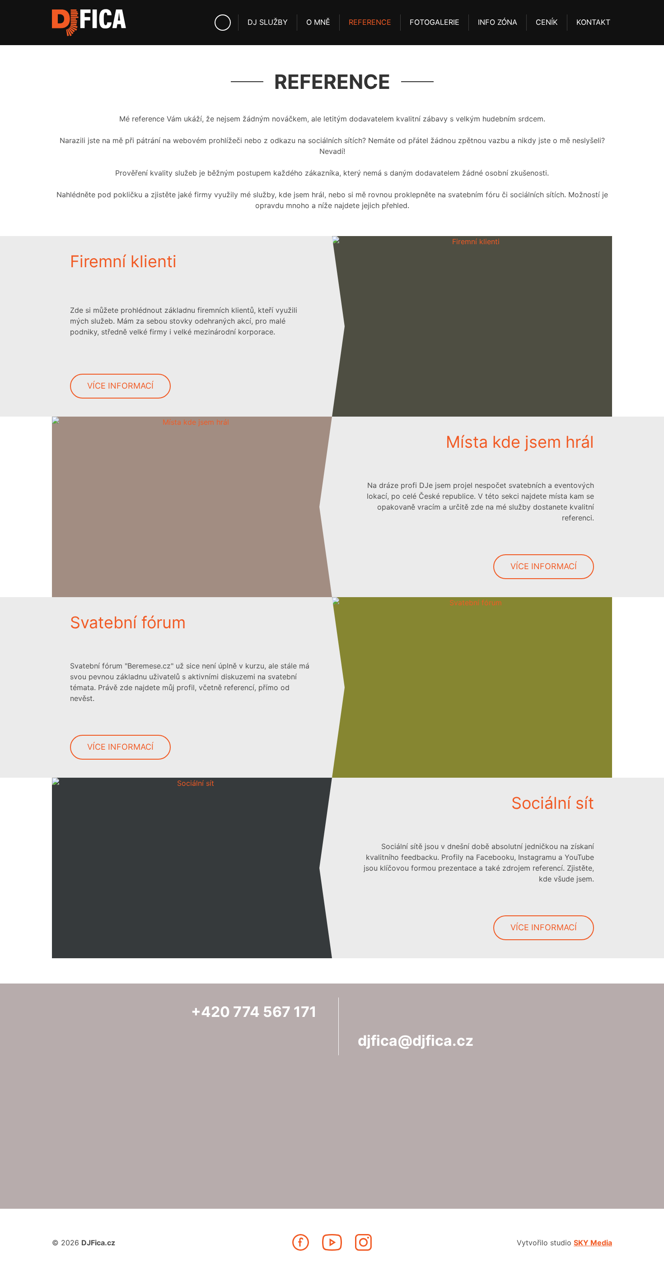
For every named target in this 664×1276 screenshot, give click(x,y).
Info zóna (497, 22)
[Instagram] (363, 1242)
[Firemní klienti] (472, 326)
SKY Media (593, 1242)
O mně (318, 22)
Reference (370, 22)
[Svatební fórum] (472, 687)
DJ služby (268, 22)
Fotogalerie (434, 22)
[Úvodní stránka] (223, 22)
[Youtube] (332, 1242)
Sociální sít (552, 803)
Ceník (547, 22)
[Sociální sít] (192, 868)
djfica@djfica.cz (415, 1040)
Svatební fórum (128, 622)
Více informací (120, 385)
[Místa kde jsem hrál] (192, 507)
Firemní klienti (123, 261)
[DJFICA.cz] (89, 22)
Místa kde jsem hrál (520, 442)
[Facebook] (300, 1242)
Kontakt (593, 22)
